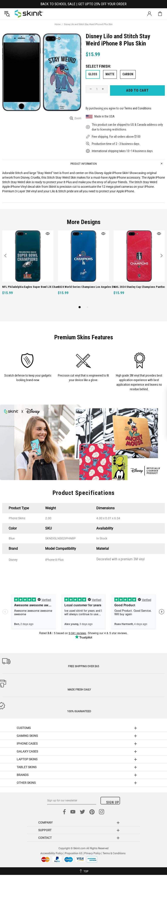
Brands (22, 775)
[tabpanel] (28, 267)
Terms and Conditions (137, 108)
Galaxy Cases (27, 751)
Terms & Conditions (114, 853)
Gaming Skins (27, 735)
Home (57, 24)
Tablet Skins (27, 767)
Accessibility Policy (51, 853)
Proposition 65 (73, 853)
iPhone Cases (27, 743)
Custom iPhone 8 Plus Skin (19, 286)
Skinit (29, 14)
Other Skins (26, 782)
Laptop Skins (27, 759)
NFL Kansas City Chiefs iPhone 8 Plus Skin (140, 286)
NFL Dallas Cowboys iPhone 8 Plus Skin (82, 286)
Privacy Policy (92, 853)
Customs (24, 728)
